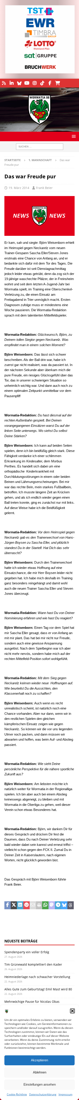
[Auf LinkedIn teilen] (20, 905)
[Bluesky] (19, 83)
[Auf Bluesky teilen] (64, 905)
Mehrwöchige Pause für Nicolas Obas (31, 1001)
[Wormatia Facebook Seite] (50, 83)
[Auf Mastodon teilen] (51, 905)
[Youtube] (27, 83)
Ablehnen (39, 1072)
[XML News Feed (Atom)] (4, 83)
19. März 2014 (19, 188)
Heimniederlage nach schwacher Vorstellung (37, 977)
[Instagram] (34, 83)
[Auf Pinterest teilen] (26, 905)
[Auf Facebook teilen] (7, 905)
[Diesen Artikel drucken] (39, 905)
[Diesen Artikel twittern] (14, 905)
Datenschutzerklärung (42, 1094)
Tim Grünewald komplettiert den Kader (33, 964)
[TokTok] (42, 83)
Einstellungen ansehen (39, 1084)
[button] (72, 1011)
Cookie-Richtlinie (17, 1094)
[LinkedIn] (11, 83)
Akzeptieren (39, 1060)
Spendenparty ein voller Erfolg (26, 952)
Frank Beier (44, 188)
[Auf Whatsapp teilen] (45, 905)
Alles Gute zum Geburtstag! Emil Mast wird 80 (38, 989)
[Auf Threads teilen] (70, 905)
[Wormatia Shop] (57, 83)
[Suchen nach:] (39, 146)
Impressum (65, 1094)
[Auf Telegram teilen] (58, 905)
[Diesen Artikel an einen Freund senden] (33, 905)
